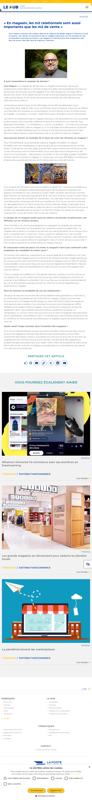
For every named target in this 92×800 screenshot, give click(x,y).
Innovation (7, 735)
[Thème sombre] (88, 564)
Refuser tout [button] (55, 791)
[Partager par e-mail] (37, 363)
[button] (46, 796)
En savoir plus (75, 774)
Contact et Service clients (46, 750)
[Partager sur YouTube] (64, 363)
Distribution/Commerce (12, 733)
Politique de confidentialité (59, 711)
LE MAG (7, 718)
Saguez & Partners (74, 34)
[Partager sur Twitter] (51, 363)
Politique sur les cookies (58, 714)
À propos (52, 705)
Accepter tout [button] (37, 791)
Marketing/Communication (59, 733)
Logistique (7, 738)
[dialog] (46, 782)
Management (54, 730)
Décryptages (9, 708)
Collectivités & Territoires (12, 730)
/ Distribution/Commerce (33, 474)
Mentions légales (55, 708)
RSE (50, 735)
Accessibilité (53, 702)
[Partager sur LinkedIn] (57, 363)
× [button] (89, 767)
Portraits (7, 705)
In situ (6, 711)
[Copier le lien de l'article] (44, 363)
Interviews (8, 702)
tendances (9, 474)
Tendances (8, 714)
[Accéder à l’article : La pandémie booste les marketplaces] (46, 611)
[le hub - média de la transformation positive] (23, 7)
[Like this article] (27, 363)
